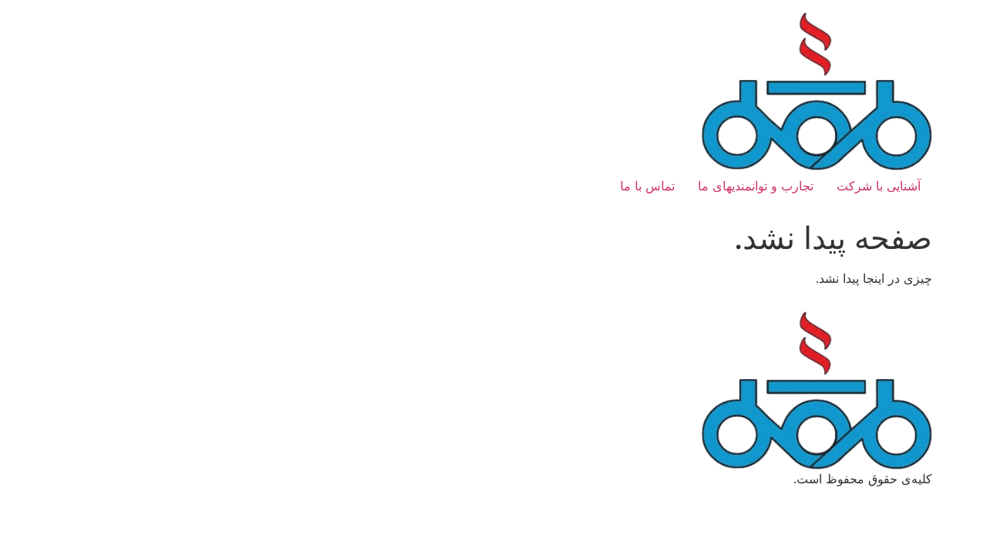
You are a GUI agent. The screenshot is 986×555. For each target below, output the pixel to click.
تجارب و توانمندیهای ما (755, 185)
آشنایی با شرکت (879, 185)
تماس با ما (647, 185)
